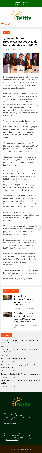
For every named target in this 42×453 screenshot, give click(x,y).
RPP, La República (20, 325)
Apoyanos (25, 2)
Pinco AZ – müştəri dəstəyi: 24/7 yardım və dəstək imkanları (20, 374)
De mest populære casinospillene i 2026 (14, 358)
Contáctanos (17, 2)
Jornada (17, 308)
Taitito (7, 49)
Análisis (7, 33)
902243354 (12, 419)
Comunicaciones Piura (12, 440)
